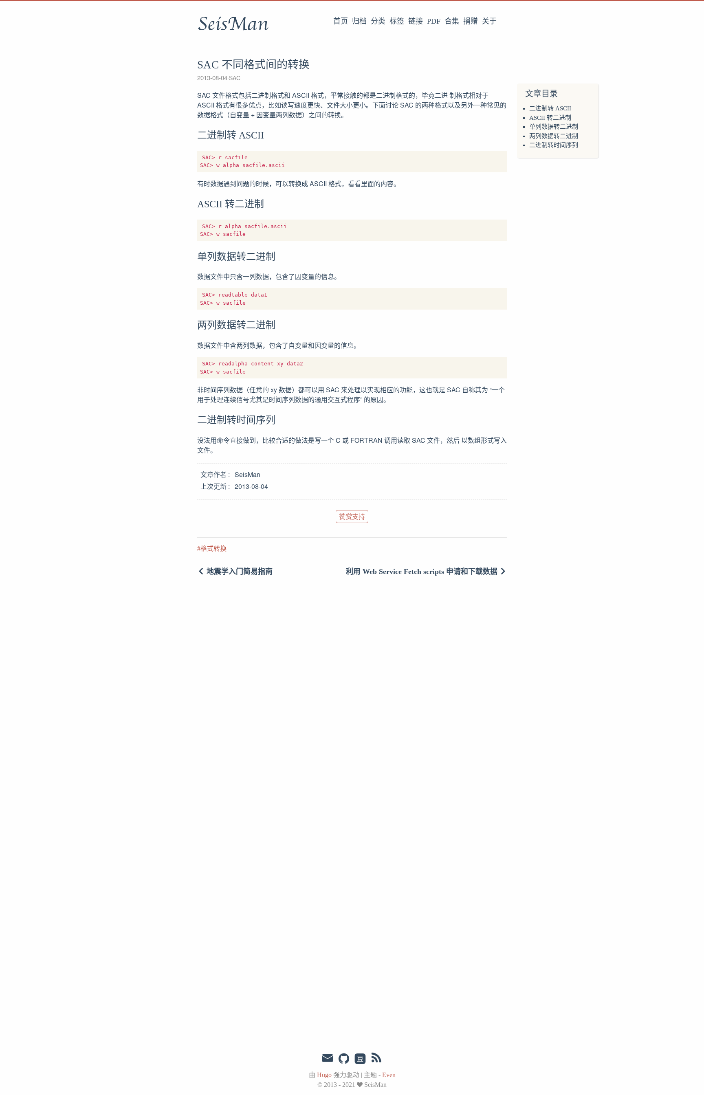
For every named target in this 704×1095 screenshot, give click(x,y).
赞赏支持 (352, 516)
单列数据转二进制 (553, 126)
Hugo (324, 1074)
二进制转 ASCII (550, 108)
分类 (378, 21)
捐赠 (470, 21)
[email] (327, 1058)
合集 (451, 21)
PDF (433, 21)
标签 (396, 21)
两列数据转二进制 (553, 136)
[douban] (360, 1059)
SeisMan (232, 24)
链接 (415, 21)
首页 (340, 21)
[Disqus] (352, 705)
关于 (489, 21)
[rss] (376, 1059)
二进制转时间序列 (553, 145)
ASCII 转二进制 (550, 117)
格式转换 (213, 548)
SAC (234, 78)
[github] (344, 1059)
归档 (359, 21)
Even (389, 1074)
